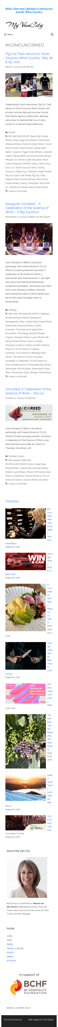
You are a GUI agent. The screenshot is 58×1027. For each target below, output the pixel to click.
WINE (9, 940)
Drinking (12, 310)
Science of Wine (33, 345)
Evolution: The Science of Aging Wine (24, 329)
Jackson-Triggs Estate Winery (27, 152)
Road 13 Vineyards (29, 183)
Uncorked (37, 357)
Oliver (41, 163)
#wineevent (35, 317)
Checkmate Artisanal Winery (19, 325)
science (20, 345)
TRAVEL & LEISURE (15, 948)
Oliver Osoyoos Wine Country (30, 167)
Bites (22, 321)
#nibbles (45, 313)
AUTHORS (11, 961)
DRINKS (10, 957)
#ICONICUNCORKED (19, 136)
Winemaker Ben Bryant (39, 364)
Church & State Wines (33, 144)
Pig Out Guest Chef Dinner (18, 175)
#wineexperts (12, 321)
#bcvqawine (14, 460)
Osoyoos (10, 171)
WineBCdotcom (19, 364)
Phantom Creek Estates (40, 171)
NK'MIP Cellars (30, 163)
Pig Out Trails (38, 175)
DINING (10, 944)
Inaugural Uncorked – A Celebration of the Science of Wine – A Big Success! (27, 208)
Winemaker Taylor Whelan (25, 372)
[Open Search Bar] (52, 34)
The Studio (48, 1019)
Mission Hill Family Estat (39, 472)
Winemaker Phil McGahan (18, 368)
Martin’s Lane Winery (15, 472)
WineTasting (45, 372)
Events (11, 132)
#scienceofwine (13, 317)
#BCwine (13, 313)
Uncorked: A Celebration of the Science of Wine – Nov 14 (28, 391)
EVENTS (10, 953)
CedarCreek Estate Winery (39, 321)
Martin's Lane (30, 337)
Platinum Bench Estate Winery (20, 179)
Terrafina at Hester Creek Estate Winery (28, 187)
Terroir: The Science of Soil (18, 357)
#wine (25, 317)
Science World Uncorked (35, 479)
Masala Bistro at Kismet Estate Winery (32, 156)
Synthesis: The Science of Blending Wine (25, 353)
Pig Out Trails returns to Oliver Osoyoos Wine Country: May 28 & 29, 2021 (28, 58)
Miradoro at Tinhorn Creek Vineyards (23, 159)
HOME (9, 936)
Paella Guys (21, 171)
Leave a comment (17, 191)
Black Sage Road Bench (25, 140)
